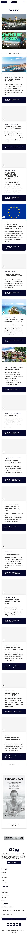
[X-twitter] (20, 924)
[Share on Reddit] (14, 65)
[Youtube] (17, 924)
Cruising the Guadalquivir (10, 26)
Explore (5, 886)
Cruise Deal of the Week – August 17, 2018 (14, 648)
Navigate (5, 869)
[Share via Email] (18, 65)
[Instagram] (14, 924)
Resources (4, 897)
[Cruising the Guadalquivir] (14, 22)
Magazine (4, 875)
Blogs (3, 880)
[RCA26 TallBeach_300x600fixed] (14, 776)
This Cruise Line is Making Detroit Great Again (13, 602)
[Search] (26, 2)
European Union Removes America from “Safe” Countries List (14, 226)
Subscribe (4, 872)
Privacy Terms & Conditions (8, 906)
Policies (5, 903)
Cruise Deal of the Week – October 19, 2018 (12, 508)
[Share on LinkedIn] (13, 65)
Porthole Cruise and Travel (12, 99)
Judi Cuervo (9, 711)
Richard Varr (9, 147)
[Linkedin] (11, 924)
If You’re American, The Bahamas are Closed (14, 321)
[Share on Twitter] (11, 65)
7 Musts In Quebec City (14, 554)
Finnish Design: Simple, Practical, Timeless (13, 127)
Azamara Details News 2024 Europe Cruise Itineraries (14, 79)
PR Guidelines (5, 892)
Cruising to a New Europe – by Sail (12, 694)
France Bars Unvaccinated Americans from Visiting (11, 176)
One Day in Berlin (11, 416)
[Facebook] (8, 924)
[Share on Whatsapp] (16, 65)
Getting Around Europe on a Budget (13, 462)
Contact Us (4, 900)
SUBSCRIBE (4, 1)
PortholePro (4, 882)
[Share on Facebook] (9, 65)
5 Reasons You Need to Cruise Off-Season (14, 738)
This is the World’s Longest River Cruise (13, 275)
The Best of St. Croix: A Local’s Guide (14, 44)
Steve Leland (9, 389)
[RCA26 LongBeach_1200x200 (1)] (14, 837)
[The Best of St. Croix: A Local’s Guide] (14, 40)
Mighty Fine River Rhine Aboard (14, 368)
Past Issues (4, 877)
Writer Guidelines (5, 894)
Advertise (4, 889)
